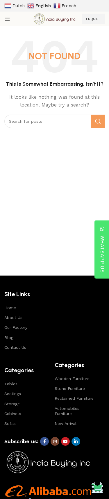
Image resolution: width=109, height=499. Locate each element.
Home (10, 307)
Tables (10, 383)
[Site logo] (54, 18)
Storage (12, 403)
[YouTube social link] (65, 441)
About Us (13, 317)
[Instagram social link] (55, 441)
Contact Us (15, 347)
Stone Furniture (70, 388)
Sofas (10, 423)
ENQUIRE (93, 19)
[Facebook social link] (44, 441)
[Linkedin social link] (76, 441)
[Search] (98, 121)
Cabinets (12, 413)
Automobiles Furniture (67, 411)
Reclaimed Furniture (74, 398)
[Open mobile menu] (7, 19)
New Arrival (65, 423)
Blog (8, 337)
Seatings (12, 393)
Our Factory (15, 327)
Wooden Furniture (72, 378)
